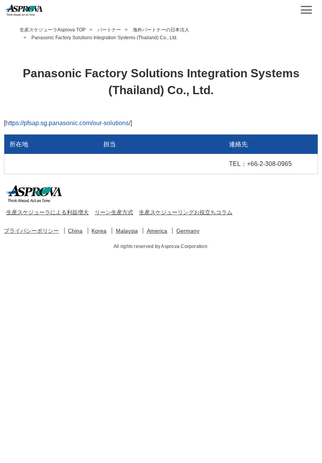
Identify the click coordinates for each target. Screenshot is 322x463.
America (157, 231)
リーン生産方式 (114, 212)
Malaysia (127, 231)
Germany (187, 231)
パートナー (109, 30)
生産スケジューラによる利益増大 (47, 212)
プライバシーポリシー (31, 231)
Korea (98, 231)
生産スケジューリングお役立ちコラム (185, 212)
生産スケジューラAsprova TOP (53, 30)
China (75, 231)
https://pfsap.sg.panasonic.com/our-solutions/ (67, 123)
